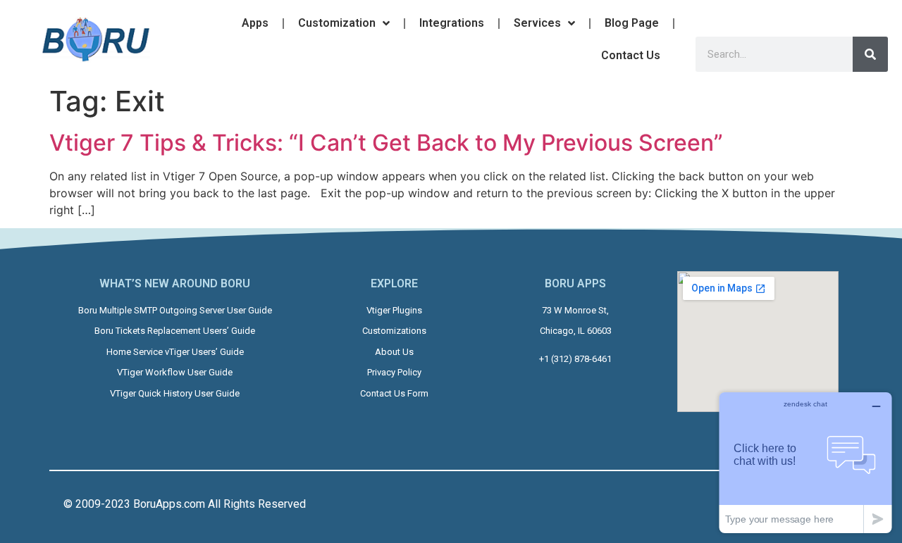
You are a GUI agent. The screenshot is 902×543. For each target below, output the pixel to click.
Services (537, 23)
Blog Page (632, 23)
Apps (255, 23)
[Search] (870, 54)
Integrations (451, 23)
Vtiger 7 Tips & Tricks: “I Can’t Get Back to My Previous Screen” (386, 142)
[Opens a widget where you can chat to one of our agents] (805, 462)
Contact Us (630, 55)
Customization (337, 23)
